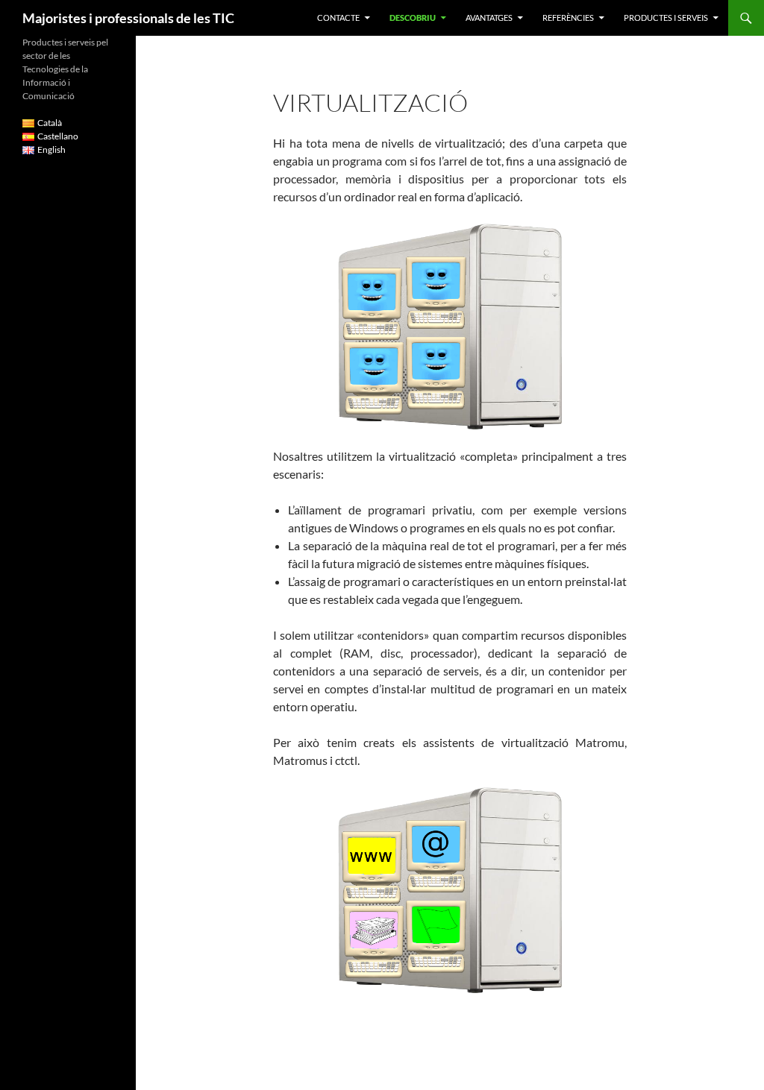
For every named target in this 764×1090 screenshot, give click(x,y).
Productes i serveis (666, 17)
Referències (568, 17)
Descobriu (412, 17)
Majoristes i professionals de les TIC (128, 18)
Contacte (338, 17)
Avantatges (489, 17)
